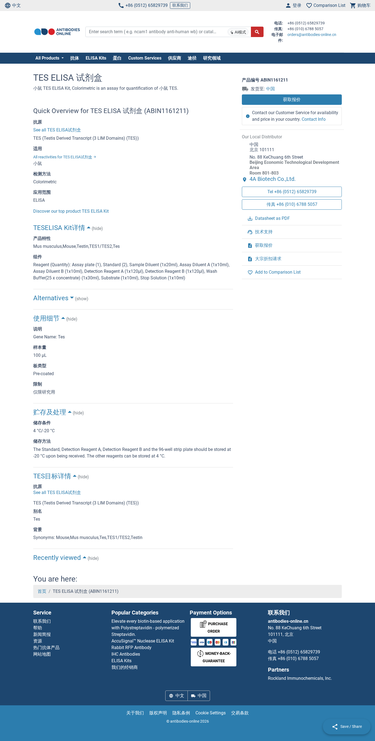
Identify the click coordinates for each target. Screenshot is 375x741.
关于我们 (135, 712)
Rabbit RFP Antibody (131, 647)
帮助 (37, 627)
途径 (192, 58)
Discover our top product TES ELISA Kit (71, 211)
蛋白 (117, 58)
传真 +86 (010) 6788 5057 (292, 204)
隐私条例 (181, 712)
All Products (47, 58)
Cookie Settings (210, 712)
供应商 (174, 58)
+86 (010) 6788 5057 (298, 658)
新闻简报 (42, 634)
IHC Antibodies (125, 654)
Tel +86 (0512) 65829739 (292, 191)
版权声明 (158, 712)
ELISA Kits (96, 58)
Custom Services (144, 58)
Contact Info (314, 119)
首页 (42, 591)
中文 (16, 5)
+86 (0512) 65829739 (146, 5)
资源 (37, 641)
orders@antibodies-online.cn (311, 34)
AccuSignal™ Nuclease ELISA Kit (142, 641)
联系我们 (180, 5)
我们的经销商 (124, 667)
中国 (270, 88)
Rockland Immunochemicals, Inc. (300, 678)
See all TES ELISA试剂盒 (57, 130)
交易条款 (240, 712)
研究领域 (212, 58)
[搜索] (257, 32)
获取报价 (292, 99)
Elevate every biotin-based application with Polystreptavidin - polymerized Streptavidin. (147, 628)
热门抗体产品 (46, 647)
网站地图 (42, 654)
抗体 (74, 58)
